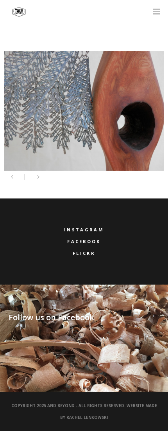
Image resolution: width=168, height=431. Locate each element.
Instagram (84, 230)
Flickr (84, 253)
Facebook (83, 241)
